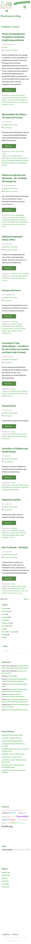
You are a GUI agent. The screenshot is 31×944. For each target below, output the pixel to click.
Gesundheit (21, 95)
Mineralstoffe (5, 102)
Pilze (8, 535)
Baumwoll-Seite (6, 875)
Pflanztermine (20, 393)
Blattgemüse (14, 220)
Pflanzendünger (12, 676)
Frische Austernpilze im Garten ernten (17, 709)
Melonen (26, 160)
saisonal (4, 330)
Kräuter (17, 222)
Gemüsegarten (11, 393)
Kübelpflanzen (19, 160)
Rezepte (23, 328)
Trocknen (15, 593)
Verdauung (5, 104)
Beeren (19, 586)
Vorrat (20, 593)
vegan (9, 330)
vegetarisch (14, 330)
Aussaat (13, 391)
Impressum (6, 934)
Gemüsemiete (6, 326)
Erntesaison (14, 485)
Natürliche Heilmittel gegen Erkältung (12, 741)
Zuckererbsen (9, 405)
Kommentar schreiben (11, 50)
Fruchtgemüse (24, 158)
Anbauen (13, 586)
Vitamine (11, 104)
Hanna (6, 47)
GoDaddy (21, 940)
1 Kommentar (8, 128)
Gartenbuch (24, 391)
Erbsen (20, 434)
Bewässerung (6, 220)
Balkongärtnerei (6, 158)
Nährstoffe (13, 102)
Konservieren (5, 328)
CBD (27, 819)
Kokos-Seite (5, 881)
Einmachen (11, 588)
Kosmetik (4, 620)
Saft (26, 102)
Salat (26, 393)
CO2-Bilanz (20, 819)
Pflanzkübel (5, 163)
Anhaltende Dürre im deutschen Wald (12, 735)
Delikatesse (14, 434)
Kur (26, 100)
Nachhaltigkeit (20, 215)
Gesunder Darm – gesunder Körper (11, 757)
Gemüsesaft (21, 100)
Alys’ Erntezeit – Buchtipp (15, 547)
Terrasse (4, 165)
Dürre (19, 810)
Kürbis (11, 328)
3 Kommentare (8, 462)
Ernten (22, 588)
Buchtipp (24, 586)
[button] (24, 7)
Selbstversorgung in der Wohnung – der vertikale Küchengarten (14, 178)
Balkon (20, 156)
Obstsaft (22, 102)
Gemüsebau (10, 160)
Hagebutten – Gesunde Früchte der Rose (13, 754)
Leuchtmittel (5, 224)
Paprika (4, 535)
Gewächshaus (16, 487)
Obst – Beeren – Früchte (9, 632)
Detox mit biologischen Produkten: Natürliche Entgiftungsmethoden (13, 36)
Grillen (17, 533)
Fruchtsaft (9, 100)
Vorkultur (4, 280)
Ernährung (14, 95)
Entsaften (17, 588)
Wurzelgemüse (6, 333)
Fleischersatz (5, 533)
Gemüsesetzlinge (7, 487)
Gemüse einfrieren (11, 290)
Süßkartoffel (23, 163)
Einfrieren (13, 324)
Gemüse (15, 100)
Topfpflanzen (25, 487)
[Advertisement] (15, 911)
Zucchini (11, 537)
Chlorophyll (23, 97)
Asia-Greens (14, 276)
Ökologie (4, 634)
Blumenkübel (15, 158)
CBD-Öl (24, 813)
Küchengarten (24, 222)
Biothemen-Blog (11, 16)
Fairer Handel (5, 611)
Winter (20, 330)
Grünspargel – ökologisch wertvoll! (11, 738)
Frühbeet (20, 485)
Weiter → (26, 599)
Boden (8, 819)
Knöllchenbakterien (21, 436)
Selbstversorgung (14, 163)
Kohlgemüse (19, 326)
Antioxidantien (15, 97)
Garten (13, 151)
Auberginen (14, 156)
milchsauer (17, 328)
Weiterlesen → (9, 90)
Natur (3, 629)
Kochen (13, 326)
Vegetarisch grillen (11, 499)
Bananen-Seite (6, 872)
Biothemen (5, 878)
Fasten (4, 100)
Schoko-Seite (5, 887)
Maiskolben (23, 533)
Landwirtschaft (6, 623)
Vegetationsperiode (7, 489)
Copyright (15, 934)
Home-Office (11, 222)
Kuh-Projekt (5, 884)
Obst (18, 102)
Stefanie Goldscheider (10, 125)
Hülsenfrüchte (11, 436)
